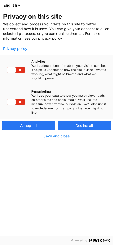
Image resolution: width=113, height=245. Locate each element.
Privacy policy (15, 49)
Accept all (28, 125)
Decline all (84, 125)
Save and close (56, 136)
